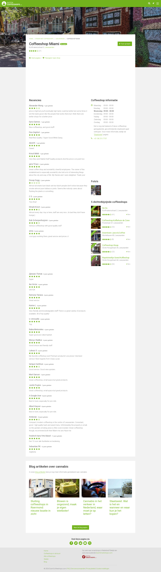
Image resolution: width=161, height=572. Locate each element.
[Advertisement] (80, 79)
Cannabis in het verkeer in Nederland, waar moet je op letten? (93, 507)
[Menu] (157, 3)
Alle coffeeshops (50, 556)
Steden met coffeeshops (44, 39)
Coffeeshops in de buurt (52, 553)
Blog (45, 562)
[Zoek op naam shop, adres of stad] (149, 3)
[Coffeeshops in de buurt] (153, 3)
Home (31, 39)
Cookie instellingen (102, 568)
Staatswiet (98, 135)
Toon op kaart (125, 44)
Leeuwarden (60, 39)
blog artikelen (40, 472)
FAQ (68, 568)
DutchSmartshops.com (104, 553)
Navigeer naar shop (52, 58)
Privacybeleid (90, 568)
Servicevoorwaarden (78, 568)
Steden (46, 559)
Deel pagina (35, 58)
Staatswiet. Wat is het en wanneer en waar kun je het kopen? (120, 507)
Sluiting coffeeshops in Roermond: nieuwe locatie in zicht (40, 507)
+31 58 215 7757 (100, 138)
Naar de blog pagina (80, 527)
